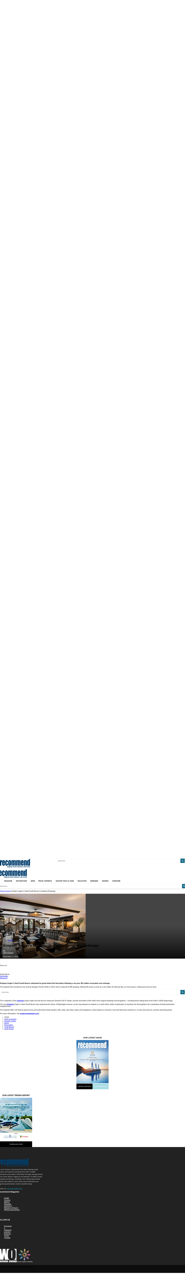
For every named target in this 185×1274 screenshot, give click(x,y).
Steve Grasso (8, 953)
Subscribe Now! (100, 1086)
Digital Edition (84, 1086)
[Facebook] (3, 970)
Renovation (8, 1025)
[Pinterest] (18, 970)
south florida (9, 1029)
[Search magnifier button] (182, 861)
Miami (6, 1023)
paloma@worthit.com (14, 1189)
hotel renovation (10, 1019)
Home (2, 891)
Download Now (16, 1144)
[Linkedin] (26, 970)
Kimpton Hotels (10, 1021)
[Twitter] (11, 970)
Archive (8, 891)
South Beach (9, 1027)
